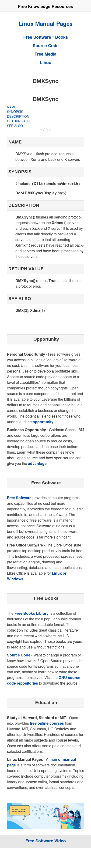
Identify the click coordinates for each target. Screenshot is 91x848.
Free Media (45, 54)
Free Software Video (45, 841)
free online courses (47, 723)
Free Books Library (31, 613)
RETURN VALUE (19, 121)
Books (61, 37)
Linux (45, 62)
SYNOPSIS (15, 111)
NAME (11, 107)
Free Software (37, 37)
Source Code (46, 45)
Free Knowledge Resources (45, 6)
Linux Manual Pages (45, 23)
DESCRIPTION (18, 116)
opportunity (43, 421)
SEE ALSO (15, 125)
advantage (37, 463)
